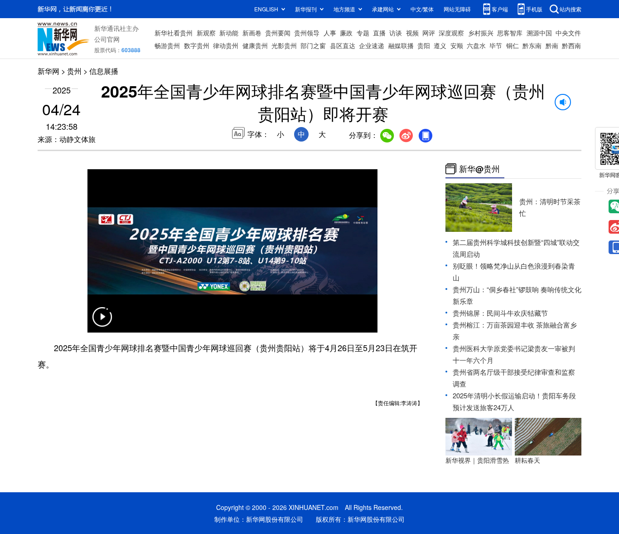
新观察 (206, 32)
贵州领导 (306, 32)
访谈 (395, 32)
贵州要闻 (277, 32)
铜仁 (512, 45)
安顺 (456, 45)
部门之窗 (313, 45)
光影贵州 (284, 45)
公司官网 (107, 39)
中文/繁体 (422, 9)
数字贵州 (196, 45)
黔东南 (532, 45)
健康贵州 (255, 45)
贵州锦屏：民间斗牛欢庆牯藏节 (500, 313)
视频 (412, 32)
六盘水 (476, 45)
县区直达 (342, 45)
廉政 (346, 32)
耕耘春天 (527, 460)
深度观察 (451, 32)
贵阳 (423, 45)
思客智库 (509, 32)
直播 (379, 32)
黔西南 (571, 45)
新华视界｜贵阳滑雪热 (477, 460)
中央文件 (568, 32)
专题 (363, 32)
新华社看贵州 (174, 32)
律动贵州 (225, 45)
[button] (102, 322)
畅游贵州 (167, 45)
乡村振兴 (480, 32)
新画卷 (251, 32)
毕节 (495, 45)
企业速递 (371, 45)
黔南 (552, 45)
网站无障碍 (457, 9)
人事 (330, 32)
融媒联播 (401, 45)
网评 (428, 32)
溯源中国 (539, 32)
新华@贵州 (479, 169)
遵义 (440, 45)
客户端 (500, 9)
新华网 (48, 71)
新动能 (228, 32)
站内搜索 (570, 9)
